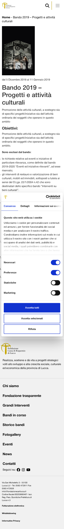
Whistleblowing (9, 513)
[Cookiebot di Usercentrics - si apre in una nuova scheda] (46, 197)
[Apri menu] (57, 5)
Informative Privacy (11, 521)
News (7, 454)
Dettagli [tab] (25, 206)
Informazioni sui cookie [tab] (48, 206)
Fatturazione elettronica (13, 506)
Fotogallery (12, 434)
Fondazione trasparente (22, 396)
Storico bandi (13, 425)
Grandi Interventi (16, 405)
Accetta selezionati (32, 318)
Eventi (8, 444)
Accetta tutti (32, 307)
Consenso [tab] (10, 206)
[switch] (55, 272)
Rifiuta (32, 329)
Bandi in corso (14, 415)
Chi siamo (11, 386)
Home (6, 17)
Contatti (9, 463)
